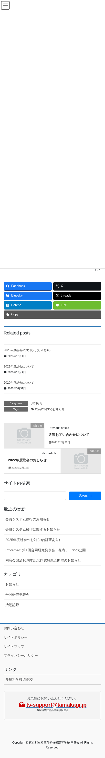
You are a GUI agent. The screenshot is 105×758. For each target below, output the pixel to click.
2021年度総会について (19, 366)
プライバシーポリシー (21, 655)
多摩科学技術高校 (19, 679)
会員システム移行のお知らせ (27, 519)
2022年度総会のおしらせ (27, 460)
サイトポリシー (16, 637)
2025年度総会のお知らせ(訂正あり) (27, 350)
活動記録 (12, 605)
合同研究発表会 (17, 595)
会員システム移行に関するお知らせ (32, 529)
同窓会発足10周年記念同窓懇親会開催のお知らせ (43, 560)
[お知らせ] (24, 435)
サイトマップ (14, 646)
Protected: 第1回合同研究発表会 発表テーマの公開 (45, 550)
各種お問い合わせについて (69, 434)
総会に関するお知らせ (49, 409)
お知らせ (37, 403)
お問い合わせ (14, 628)
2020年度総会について (19, 382)
